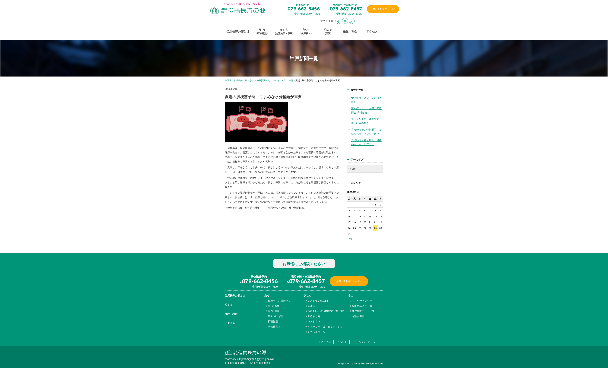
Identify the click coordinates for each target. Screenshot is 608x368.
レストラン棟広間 (317, 300)
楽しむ (284, 31)
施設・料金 (350, 31)
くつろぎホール (316, 332)
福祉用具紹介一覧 (362, 306)
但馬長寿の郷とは (238, 31)
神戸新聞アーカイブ (363, 311)
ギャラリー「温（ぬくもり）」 (325, 326)
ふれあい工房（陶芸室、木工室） (326, 311)
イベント (342, 342)
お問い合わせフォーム (382, 9)
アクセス (372, 31)
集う (266, 295)
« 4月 (349, 238)
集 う (262, 31)
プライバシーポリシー (365, 342)
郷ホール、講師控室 (279, 300)
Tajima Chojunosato (359, 363)
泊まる (328, 31)
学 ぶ (306, 31)
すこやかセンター (362, 300)
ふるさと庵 (313, 316)
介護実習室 (358, 316)
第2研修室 (273, 311)
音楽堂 (311, 306)
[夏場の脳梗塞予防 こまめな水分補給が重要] (237, 8)
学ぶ (350, 295)
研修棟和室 (274, 326)
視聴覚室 (273, 321)
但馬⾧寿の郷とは (235, 295)
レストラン (313, 321)
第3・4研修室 (275, 316)
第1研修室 (273, 306)
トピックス (324, 342)
